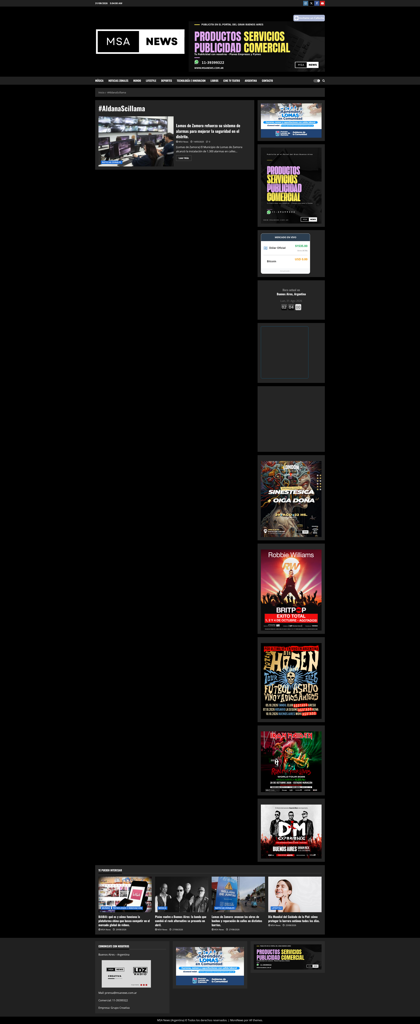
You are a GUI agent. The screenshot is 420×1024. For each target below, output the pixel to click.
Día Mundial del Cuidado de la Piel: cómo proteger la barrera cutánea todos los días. (294, 919)
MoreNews (236, 1020)
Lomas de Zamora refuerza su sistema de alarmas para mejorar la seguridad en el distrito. (136, 141)
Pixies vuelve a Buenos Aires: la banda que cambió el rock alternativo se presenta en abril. (180, 921)
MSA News (183, 141)
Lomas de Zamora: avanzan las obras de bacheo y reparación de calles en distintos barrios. (237, 921)
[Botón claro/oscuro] (316, 80)
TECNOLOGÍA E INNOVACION (191, 81)
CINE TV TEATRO (231, 81)
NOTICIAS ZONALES (118, 81)
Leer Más (185, 158)
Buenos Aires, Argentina (291, 292)
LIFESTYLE (151, 81)
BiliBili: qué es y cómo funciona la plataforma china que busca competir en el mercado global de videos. (124, 921)
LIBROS (214, 81)
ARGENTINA (251, 81)
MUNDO (137, 81)
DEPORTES (166, 81)
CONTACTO (267, 81)
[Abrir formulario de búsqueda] (323, 81)
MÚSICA (99, 81)
